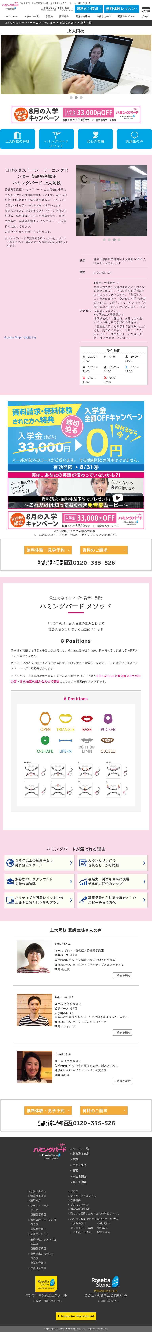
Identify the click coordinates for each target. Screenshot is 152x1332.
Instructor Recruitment (77, 1316)
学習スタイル (38, 1191)
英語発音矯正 (67, 22)
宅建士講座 (103, 1232)
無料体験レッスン (120, 9)
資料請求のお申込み (42, 1253)
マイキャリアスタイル (83, 1195)
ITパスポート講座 (80, 1232)
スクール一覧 (31, 16)
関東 (75, 1159)
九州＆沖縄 (79, 1182)
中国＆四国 (79, 1176)
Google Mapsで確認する (20, 337)
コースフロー (10, 16)
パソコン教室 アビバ (82, 1218)
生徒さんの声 (104, 16)
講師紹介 (64, 16)
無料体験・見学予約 (46, 550)
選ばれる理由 (83, 16)
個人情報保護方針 (80, 1208)
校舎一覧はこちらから (49, 1300)
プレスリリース (79, 1204)
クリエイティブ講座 (82, 1227)
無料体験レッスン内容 (43, 1219)
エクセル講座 (78, 1223)
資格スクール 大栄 (107, 1218)
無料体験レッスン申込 (43, 1239)
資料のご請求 (88, 9)
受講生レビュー (126, 16)
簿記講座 (102, 1227)
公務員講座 (103, 1223)
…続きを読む (122, 975)
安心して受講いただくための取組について (94, 1213)
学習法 (49, 16)
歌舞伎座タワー (110, 1300)
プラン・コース (39, 1205)
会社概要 (75, 1200)
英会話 (34, 1209)
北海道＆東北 (81, 1153)
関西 (75, 1170)
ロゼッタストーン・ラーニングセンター (29, 22)
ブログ (145, 16)
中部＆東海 (79, 1165)
